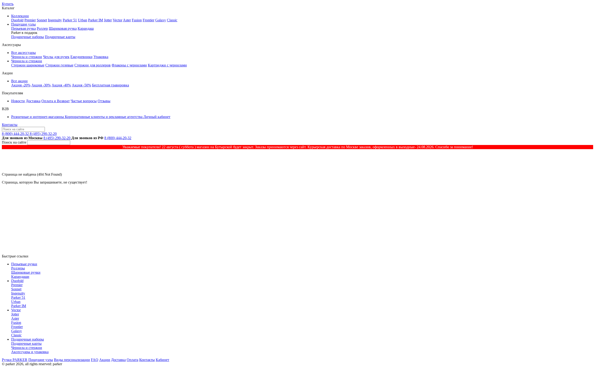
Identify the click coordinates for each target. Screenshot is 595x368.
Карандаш (86, 28)
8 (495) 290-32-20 (43, 134)
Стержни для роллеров (92, 65)
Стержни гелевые (59, 65)
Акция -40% (61, 85)
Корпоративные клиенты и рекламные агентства (104, 117)
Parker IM (95, 20)
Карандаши (20, 277)
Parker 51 (70, 20)
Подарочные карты (60, 37)
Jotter (108, 20)
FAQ (94, 360)
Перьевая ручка (23, 28)
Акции (104, 360)
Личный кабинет (156, 117)
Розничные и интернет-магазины (38, 117)
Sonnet (42, 20)
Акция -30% (41, 85)
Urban (82, 20)
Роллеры (18, 268)
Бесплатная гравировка (110, 85)
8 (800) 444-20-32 (16, 134)
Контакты (9, 125)
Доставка (33, 101)
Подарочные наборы (27, 37)
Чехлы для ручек (56, 57)
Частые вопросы (84, 101)
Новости (18, 101)
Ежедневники (81, 57)
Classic (172, 20)
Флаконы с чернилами (129, 65)
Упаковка (100, 57)
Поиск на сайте (14, 142)
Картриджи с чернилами (167, 65)
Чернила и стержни (26, 57)
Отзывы (104, 101)
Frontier (148, 20)
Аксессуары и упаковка (30, 352)
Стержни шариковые (27, 65)
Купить (7, 4)
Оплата (132, 360)
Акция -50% (81, 85)
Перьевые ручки (24, 264)
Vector (117, 20)
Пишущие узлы (40, 360)
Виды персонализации (72, 360)
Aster (127, 20)
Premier (30, 20)
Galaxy (160, 20)
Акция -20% (20, 85)
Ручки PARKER (14, 360)
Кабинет (162, 360)
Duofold (17, 20)
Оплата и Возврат (55, 101)
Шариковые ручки (25, 272)
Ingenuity (55, 20)
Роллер (42, 28)
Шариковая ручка (63, 28)
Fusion (137, 20)
